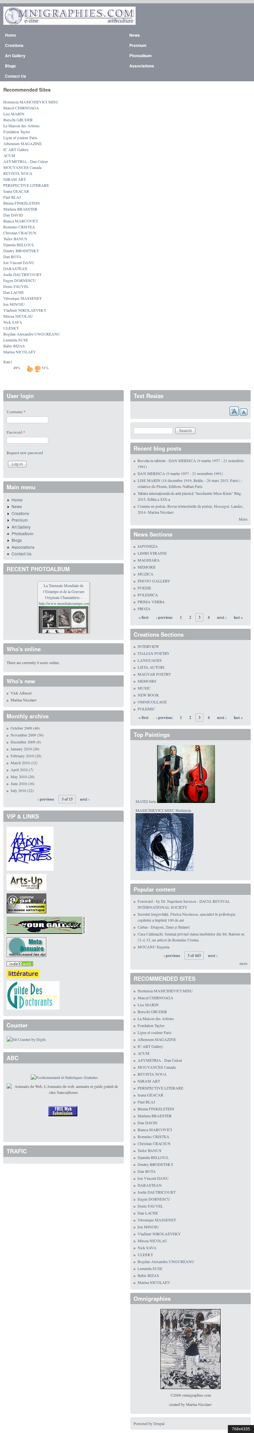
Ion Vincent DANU (18, 262)
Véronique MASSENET (22, 298)
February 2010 (22, 755)
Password (16, 432)
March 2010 (20, 762)
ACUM (9, 155)
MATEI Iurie (146, 801)
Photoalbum (140, 56)
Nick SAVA (12, 322)
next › (85, 799)
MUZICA (145, 574)
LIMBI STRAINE (152, 553)
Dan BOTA (12, 256)
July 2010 (18, 790)
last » (238, 617)
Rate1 (7, 361)
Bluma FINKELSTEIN (21, 203)
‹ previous (45, 799)
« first (143, 617)
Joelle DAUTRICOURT (22, 274)
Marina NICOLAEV (19, 351)
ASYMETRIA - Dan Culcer (25, 161)
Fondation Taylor (16, 131)
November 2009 (23, 734)
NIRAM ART (14, 179)
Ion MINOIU (14, 304)
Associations (141, 66)
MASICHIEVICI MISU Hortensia (163, 810)
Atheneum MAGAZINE (22, 143)
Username (16, 411)
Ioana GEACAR (16, 191)
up (30, 369)
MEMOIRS (147, 681)
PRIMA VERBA (151, 601)
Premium (138, 45)
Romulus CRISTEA (19, 226)
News (134, 35)
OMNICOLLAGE (152, 701)
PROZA (144, 608)
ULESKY (11, 328)
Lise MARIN (13, 113)
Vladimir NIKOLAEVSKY (25, 310)
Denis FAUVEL (16, 286)
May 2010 (19, 776)
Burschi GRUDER (18, 119)
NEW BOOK (148, 694)
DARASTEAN (15, 268)
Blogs (10, 66)
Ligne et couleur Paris (20, 137)
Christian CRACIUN (19, 232)
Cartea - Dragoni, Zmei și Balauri (164, 927)
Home (10, 35)
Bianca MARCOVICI (20, 220)
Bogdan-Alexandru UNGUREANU (31, 334)
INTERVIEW (148, 646)
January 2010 (21, 748)
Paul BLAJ (12, 197)
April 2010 (19, 769)
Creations (14, 45)
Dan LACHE (13, 292)
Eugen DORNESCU (19, 280)
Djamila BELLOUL (18, 244)
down (38, 369)
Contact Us (15, 76)
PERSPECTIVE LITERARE (26, 185)
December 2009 (23, 741)
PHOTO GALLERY (154, 580)
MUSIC (144, 688)
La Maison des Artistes (21, 125)
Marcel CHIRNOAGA (21, 107)
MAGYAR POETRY (154, 674)
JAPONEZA (148, 546)
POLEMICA (148, 594)
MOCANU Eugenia (153, 946)
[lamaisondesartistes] (30, 848)
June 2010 (19, 783)
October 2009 (21, 728)
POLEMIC (146, 708)
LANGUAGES (150, 660)
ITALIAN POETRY (154, 653)
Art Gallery (15, 56)
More (243, 519)
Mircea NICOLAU (18, 316)
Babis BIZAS (14, 345)
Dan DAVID (13, 215)
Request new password (25, 452)
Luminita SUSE (15, 339)
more (243, 963)
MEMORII (146, 567)
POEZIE (144, 587)
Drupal (158, 1423)
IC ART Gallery (16, 149)
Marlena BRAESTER (20, 209)
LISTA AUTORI (151, 667)
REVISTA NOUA (17, 173)
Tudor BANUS (15, 238)
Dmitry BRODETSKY (21, 250)
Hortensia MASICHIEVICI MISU (31, 101)
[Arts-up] (26, 881)
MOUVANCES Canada (22, 167)
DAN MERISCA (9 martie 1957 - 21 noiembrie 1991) (180, 473)
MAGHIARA (149, 560)
